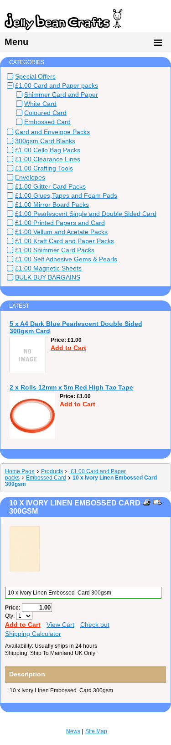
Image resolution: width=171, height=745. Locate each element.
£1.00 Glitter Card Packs (50, 186)
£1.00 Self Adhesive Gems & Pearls (66, 259)
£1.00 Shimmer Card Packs (54, 250)
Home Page (20, 471)
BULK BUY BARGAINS (47, 277)
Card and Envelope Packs (52, 131)
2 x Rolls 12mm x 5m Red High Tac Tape (71, 387)
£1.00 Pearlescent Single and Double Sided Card (85, 213)
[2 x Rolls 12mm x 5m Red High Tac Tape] (32, 437)
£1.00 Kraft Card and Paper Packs (64, 241)
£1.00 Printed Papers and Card (60, 222)
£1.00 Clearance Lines (47, 159)
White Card (40, 103)
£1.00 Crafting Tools (44, 168)
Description (27, 674)
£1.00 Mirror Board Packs (52, 204)
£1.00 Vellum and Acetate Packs (61, 231)
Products (52, 471)
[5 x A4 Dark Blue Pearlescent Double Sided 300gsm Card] (28, 371)
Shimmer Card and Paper (61, 94)
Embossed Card (47, 121)
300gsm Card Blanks (45, 141)
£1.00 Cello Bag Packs (47, 150)
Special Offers (35, 76)
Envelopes (30, 177)
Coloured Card (45, 112)
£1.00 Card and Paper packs (56, 85)
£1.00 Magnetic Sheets (48, 268)
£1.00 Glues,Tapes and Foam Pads (66, 195)
